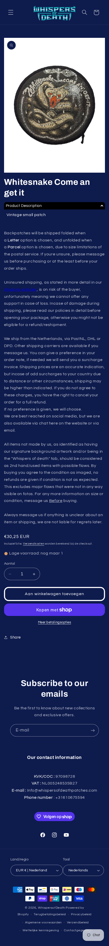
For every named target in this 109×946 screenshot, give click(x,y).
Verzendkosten (33, 543)
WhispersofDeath (51, 907)
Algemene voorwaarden (43, 922)
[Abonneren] (93, 730)
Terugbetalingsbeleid (50, 914)
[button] (10, 12)
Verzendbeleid (78, 922)
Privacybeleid (81, 914)
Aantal (9, 563)
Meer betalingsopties (54, 622)
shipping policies (20, 289)
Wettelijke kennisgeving (41, 930)
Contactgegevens (78, 930)
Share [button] (15, 637)
